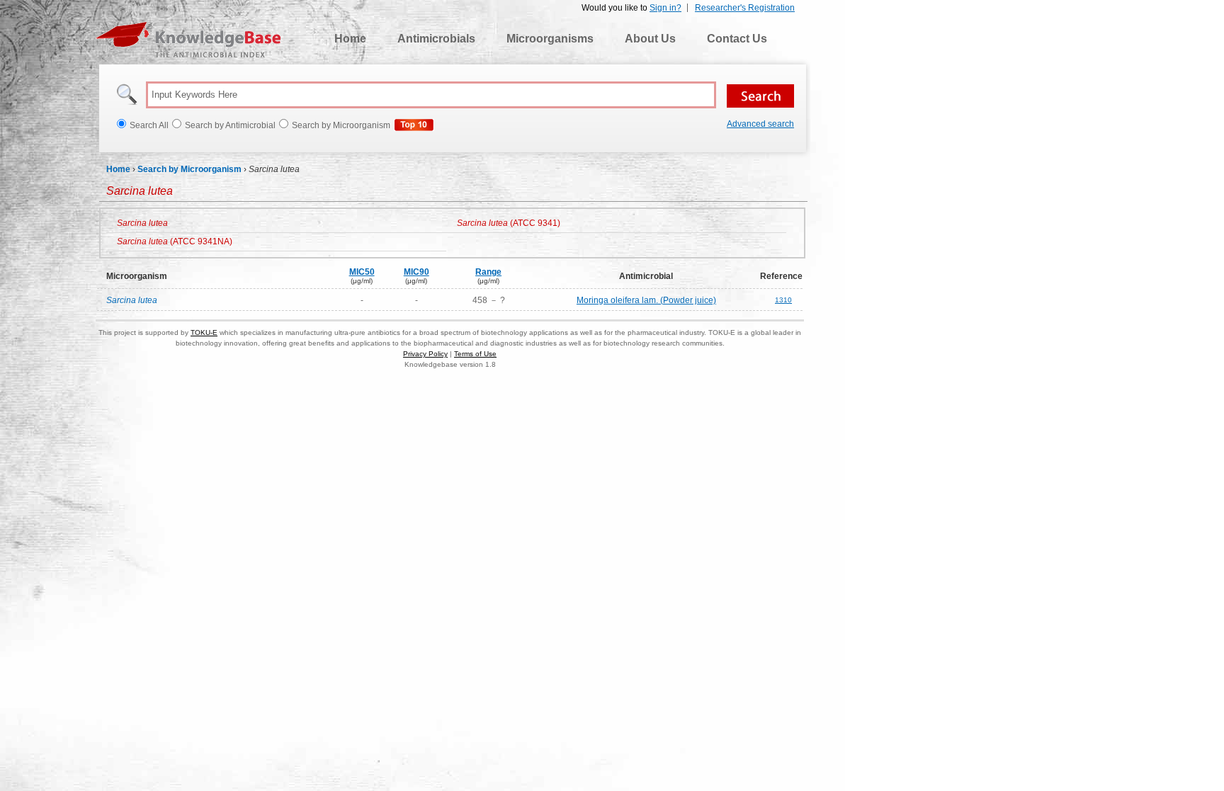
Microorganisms (550, 39)
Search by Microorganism (189, 169)
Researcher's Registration (745, 8)
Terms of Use (475, 354)
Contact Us (737, 39)
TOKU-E (204, 332)
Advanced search (760, 124)
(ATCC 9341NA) (174, 241)
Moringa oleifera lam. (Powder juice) (646, 300)
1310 (783, 300)
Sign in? (665, 8)
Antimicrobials (436, 39)
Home (350, 39)
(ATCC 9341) (508, 223)
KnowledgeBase (188, 39)
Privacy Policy (425, 354)
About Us (650, 39)
